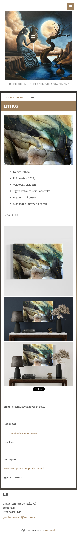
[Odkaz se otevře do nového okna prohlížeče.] (38, 140)
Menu (70, 6)
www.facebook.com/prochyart (21, 432)
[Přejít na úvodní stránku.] (38, 41)
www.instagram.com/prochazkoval (24, 468)
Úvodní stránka (13, 97)
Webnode (50, 530)
